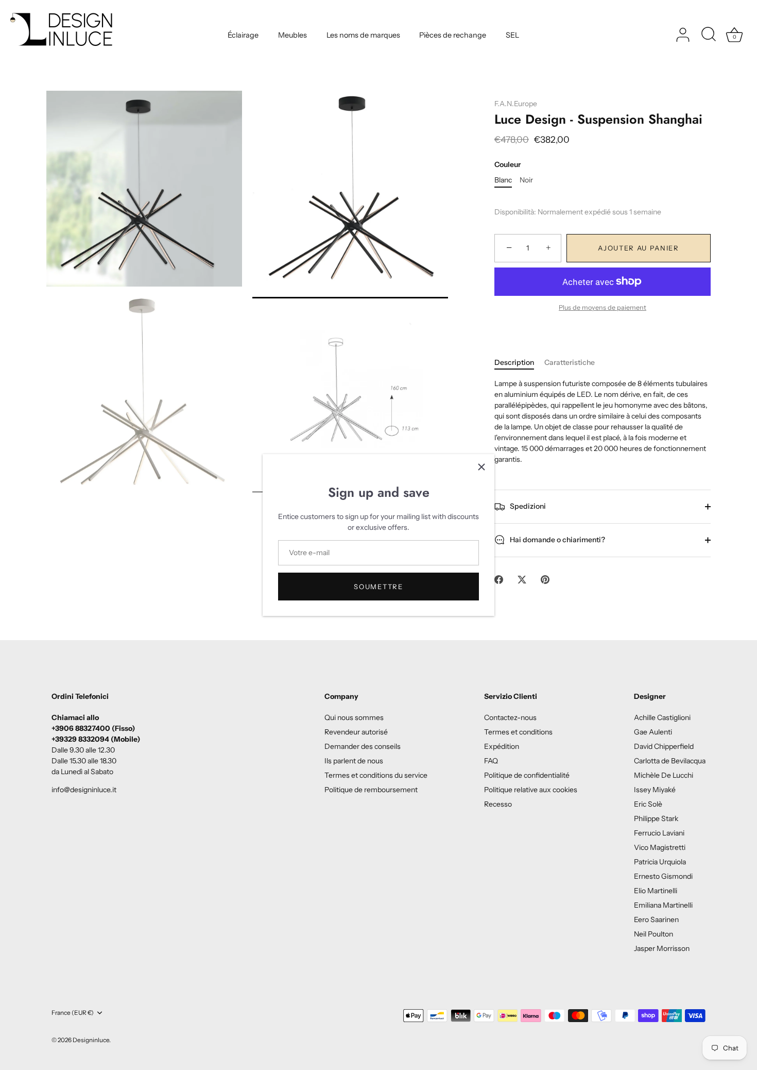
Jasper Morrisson (662, 948)
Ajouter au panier (638, 248)
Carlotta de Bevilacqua (670, 760)
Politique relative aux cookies (530, 789)
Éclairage (243, 35)
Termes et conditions (518, 732)
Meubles (292, 35)
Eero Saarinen (656, 919)
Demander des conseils (362, 746)
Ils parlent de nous (353, 760)
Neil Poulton (653, 934)
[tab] (519, 362)
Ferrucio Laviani (659, 833)
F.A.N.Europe (515, 103)
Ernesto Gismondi (663, 876)
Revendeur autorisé (356, 732)
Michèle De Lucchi (663, 775)
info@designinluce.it (83, 789)
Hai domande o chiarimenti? (556, 539)
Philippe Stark (656, 818)
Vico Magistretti (659, 847)
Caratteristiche (569, 362)
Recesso (498, 804)
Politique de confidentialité (527, 775)
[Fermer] (481, 467)
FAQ (491, 760)
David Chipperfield (664, 746)
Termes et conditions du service (375, 775)
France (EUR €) (72, 1012)
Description (514, 362)
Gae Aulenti (653, 732)
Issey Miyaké (655, 789)
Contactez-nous (510, 717)
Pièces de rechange (452, 35)
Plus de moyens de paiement (602, 307)
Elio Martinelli (655, 890)
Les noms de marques (363, 35)
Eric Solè (648, 804)
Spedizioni (527, 506)
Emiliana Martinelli (663, 905)
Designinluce (91, 1040)
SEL (512, 35)
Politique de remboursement (371, 789)
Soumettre (378, 586)
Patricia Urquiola (660, 861)
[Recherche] (708, 35)
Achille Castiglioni (662, 717)
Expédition (501, 746)
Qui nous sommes (354, 717)
